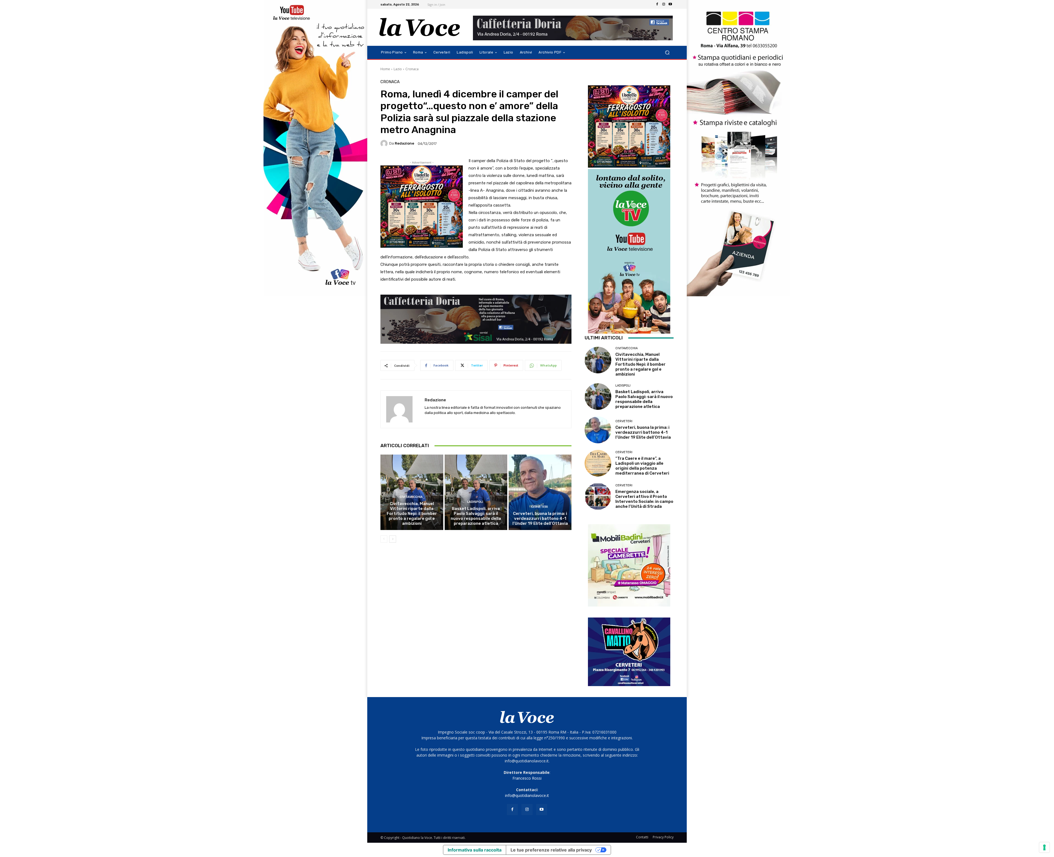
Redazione (404, 143)
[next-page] (392, 539)
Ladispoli (475, 501)
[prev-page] (383, 539)
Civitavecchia (411, 496)
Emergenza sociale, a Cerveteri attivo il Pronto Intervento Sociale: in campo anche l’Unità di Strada (644, 499)
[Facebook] (657, 4)
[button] (667, 52)
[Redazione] (384, 143)
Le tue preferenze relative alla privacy (551, 850)
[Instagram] (663, 4)
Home (385, 69)
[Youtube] (670, 4)
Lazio (398, 69)
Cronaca (412, 69)
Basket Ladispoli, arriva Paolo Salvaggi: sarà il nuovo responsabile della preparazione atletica (476, 516)
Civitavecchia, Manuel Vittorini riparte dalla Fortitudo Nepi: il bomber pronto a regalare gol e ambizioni (412, 513)
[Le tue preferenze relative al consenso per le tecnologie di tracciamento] (1044, 847)
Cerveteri (539, 506)
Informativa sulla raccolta (474, 850)
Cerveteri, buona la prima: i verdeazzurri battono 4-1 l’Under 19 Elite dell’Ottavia (540, 518)
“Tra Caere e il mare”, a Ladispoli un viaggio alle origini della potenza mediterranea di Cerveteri (642, 466)
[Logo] (419, 27)
